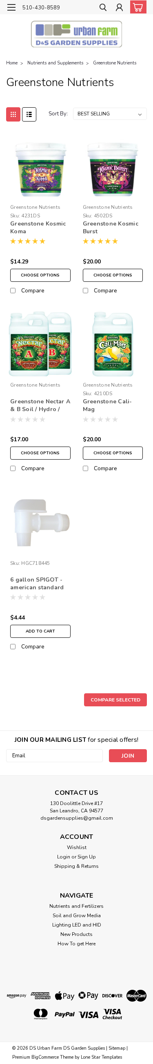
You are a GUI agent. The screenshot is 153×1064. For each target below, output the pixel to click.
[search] (103, 8)
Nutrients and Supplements (55, 63)
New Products (76, 934)
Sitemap (117, 1048)
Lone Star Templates (101, 1057)
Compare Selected (115, 700)
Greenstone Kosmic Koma (38, 227)
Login (63, 857)
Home (12, 63)
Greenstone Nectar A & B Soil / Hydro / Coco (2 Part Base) (40, 406)
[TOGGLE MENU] (11, 7)
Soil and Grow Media (77, 915)
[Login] (119, 8)
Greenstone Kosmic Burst (110, 227)
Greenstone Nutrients (114, 63)
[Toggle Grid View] (13, 114)
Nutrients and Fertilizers (76, 906)
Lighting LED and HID (76, 925)
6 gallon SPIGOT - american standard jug (37, 584)
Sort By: (58, 113)
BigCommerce (45, 1057)
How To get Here (76, 943)
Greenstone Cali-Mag (107, 405)
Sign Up (87, 857)
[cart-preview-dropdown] (136, 6)
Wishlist (76, 847)
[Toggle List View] (29, 114)
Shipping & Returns (76, 866)
